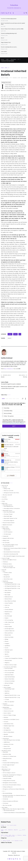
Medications (10, 829)
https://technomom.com (8, 368)
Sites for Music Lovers (8, 579)
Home (6, 67)
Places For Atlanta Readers (9, 732)
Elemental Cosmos (8, 611)
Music (4, 571)
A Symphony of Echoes (9, 467)
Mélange (6, 639)
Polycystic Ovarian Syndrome (8, 522)
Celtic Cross (7, 605)
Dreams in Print (7, 746)
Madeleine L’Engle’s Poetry (9, 725)
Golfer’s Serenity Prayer (9, 622)
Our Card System (6, 542)
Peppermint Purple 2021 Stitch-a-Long (12, 695)
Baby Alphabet (8, 592)
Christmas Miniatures (9, 609)
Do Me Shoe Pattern (9, 668)
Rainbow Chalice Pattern (9, 679)
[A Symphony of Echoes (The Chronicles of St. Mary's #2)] (2, 470)
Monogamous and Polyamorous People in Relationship (13, 789)
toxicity (9, 338)
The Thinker (7, 652)
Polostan (6, 453)
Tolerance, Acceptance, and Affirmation (10, 801)
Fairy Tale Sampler (8, 616)
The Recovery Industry (7, 564)
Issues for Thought (5, 558)
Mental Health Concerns (7, 510)
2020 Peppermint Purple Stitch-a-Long (12, 584)
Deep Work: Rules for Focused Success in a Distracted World (11, 446)
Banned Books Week (7, 754)
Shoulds (6, 376)
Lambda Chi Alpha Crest (9, 630)
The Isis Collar (7, 439)
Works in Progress (7, 687)
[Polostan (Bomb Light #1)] (2, 456)
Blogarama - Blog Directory (14, 855)
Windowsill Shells (8, 660)
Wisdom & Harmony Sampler (11, 664)
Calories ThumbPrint (9, 603)
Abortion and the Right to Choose (9, 559)
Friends (3, 501)
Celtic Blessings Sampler (9, 688)
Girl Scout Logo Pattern (9, 672)
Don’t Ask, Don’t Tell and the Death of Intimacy (12, 784)
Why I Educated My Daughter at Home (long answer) (14, 556)
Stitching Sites (6, 685)
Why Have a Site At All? (7, 494)
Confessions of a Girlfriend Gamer (9, 756)
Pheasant (6, 641)
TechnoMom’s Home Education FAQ (11, 554)
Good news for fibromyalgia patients (8, 18)
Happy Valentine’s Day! (6, 42)
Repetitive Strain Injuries (7, 524)
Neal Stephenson (7, 455)
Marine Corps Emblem (9, 637)
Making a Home (6, 540)
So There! (3, 827)
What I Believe (4, 807)
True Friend (7, 656)
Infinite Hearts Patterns (9, 674)
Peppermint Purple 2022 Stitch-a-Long (12, 697)
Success (6, 647)
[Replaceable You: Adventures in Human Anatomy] (2, 462)
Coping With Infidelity (7, 778)
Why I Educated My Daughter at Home (10, 544)
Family (2, 67)
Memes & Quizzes (6, 840)
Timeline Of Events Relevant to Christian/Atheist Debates (14, 812)
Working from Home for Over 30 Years (11, 492)
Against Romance (6, 770)
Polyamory (19, 835)
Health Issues (4, 503)
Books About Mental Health (9, 512)
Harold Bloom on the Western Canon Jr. (11, 719)
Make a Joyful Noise (9, 632)
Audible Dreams (7, 742)
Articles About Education (9, 546)
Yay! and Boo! (4, 833)
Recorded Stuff (7, 576)
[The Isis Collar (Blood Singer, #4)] (2, 442)
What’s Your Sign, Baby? (9, 701)
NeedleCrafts (5, 581)
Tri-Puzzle (7, 699)
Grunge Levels (5, 536)
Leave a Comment (24, 77)
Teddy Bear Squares (9, 649)
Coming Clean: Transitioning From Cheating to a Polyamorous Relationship (12, 775)
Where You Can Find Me (8, 490)
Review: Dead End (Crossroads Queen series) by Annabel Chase (13, 24)
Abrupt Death (5, 752)
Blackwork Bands (8, 599)
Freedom (6, 618)
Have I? (2, 37)
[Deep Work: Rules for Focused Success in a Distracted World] (2, 447)
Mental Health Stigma (8, 516)
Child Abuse (5, 561)
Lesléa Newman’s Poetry (8, 723)
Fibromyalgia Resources (8, 506)
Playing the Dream (7, 748)
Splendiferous (7, 645)
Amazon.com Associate (8, 711)
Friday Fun (3, 838)
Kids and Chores (7, 529)
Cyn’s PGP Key (5, 499)
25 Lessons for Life (7, 708)
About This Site (5, 485)
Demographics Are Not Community (10, 782)
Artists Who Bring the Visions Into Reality (12, 740)
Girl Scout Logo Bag (9, 620)
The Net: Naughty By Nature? (8, 764)
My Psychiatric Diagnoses (9, 520)
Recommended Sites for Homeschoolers (12, 551)
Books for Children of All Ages (10, 715)
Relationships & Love (6, 769)
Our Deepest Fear (7, 730)
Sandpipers (7, 643)
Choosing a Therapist (8, 514)
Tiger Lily (6, 654)
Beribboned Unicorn (9, 596)
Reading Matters (6, 707)
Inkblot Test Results (6, 843)
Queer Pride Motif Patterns (10, 676)
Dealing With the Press (7, 758)
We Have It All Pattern (9, 683)
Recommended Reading (7, 793)
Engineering (7, 613)
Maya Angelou (7, 728)
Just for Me (4, 569)
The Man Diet (5, 799)
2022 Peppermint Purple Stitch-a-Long (12, 588)
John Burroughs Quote (9, 628)
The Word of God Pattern (10, 681)
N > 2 (4, 791)
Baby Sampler (7, 594)
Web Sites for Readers (8, 736)
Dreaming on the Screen (8, 744)
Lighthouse (7, 693)
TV (1, 836)
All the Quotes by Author (9, 705)
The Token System (7, 534)
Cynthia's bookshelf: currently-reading (10, 436)
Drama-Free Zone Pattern (10, 670)
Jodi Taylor (6, 468)
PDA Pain (23, 376)
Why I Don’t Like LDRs (7, 805)
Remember (6, 734)
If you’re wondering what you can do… (9, 47)
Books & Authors (7, 713)
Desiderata (6, 717)
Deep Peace (7, 691)
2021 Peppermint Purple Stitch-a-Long (12, 586)
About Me (5, 487)
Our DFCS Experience (8, 532)
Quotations (5, 703)
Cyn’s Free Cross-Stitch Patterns (10, 666)
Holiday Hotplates (8, 626)
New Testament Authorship (9, 810)
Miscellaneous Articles (6, 750)
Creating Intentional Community (9, 780)
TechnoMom (14, 5)
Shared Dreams (6, 738)
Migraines (16, 829)
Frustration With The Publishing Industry (11, 762)
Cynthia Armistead (4, 77)
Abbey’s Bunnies (8, 590)
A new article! (4, 51)
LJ (8, 67)
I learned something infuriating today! (9, 33)
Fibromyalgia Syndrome (7, 504)
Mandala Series (8, 635)
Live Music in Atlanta (8, 572)
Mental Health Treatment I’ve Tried (10, 518)
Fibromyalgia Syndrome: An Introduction (12, 508)
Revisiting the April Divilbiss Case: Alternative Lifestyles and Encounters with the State (14, 796)
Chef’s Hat (7, 607)
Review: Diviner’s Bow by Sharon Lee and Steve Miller (12, 28)
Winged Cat (7, 662)
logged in (9, 384)
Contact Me (4, 497)
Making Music (6, 574)
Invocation (6, 721)
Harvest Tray (7, 624)
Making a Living (7, 488)
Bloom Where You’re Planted (10, 601)
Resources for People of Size (9, 567)
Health (10, 835)
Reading (24, 835)
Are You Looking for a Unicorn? (9, 772)
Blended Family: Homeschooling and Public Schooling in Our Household (15, 549)
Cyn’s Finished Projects (8, 582)
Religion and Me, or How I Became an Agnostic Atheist (13, 809)
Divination (5, 760)
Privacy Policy (4, 767)
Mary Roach (6, 463)
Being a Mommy (6, 528)
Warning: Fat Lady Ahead (8, 566)
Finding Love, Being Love (7, 787)
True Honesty (5, 803)
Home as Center (5, 526)
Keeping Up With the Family (8, 538)
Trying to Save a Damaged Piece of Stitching (13, 658)
